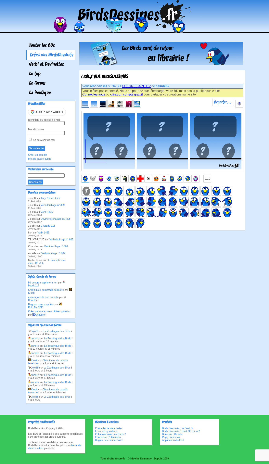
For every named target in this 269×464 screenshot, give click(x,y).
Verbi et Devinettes (46, 65)
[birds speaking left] (108, 223)
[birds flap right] (97, 212)
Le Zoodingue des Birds (57, 331)
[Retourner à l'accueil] (134, 30)
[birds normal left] (108, 191)
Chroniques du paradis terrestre (46, 289)
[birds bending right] (129, 202)
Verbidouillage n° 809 (53, 205)
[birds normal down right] (151, 191)
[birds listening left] (151, 212)
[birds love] (173, 212)
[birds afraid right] (205, 191)
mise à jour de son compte (43, 297)
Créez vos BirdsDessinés (51, 55)
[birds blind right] (151, 202)
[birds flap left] (86, 212)
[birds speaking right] (119, 223)
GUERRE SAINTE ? (136, 86)
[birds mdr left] (205, 212)
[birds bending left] (119, 202)
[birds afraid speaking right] (86, 202)
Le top (35, 74)
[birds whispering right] (140, 223)
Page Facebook (171, 437)
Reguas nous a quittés (41, 304)
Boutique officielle (172, 434)
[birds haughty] (108, 212)
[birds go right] (227, 202)
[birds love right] (194, 212)
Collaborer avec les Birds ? (110, 434)
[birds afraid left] (194, 191)
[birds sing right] (173, 202)
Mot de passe (36, 129)
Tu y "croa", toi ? (50, 198)
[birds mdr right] (216, 212)
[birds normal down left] (140, 191)
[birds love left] (184, 212)
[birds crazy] (184, 202)
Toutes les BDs (42, 46)
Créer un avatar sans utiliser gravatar (49, 311)
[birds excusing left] (194, 202)
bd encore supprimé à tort (42, 282)
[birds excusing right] (205, 202)
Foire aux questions (106, 431)
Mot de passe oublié (39, 158)
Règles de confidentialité (109, 440)
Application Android (173, 440)
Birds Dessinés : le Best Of (177, 428)
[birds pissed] (227, 212)
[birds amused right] (108, 202)
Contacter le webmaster (108, 428)
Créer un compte (37, 154)
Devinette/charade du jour (55, 218)
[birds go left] (216, 202)
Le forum (37, 83)
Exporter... (223, 102)
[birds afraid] (184, 191)
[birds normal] (97, 191)
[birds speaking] (97, 223)
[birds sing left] (162, 202)
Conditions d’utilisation (108, 437)
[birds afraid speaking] (216, 191)
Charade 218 (48, 225)
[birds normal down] (129, 191)
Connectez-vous (93, 94)
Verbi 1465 (47, 211)
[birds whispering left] (129, 223)
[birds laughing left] (129, 212)
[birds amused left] (97, 202)
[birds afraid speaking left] (227, 191)
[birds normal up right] (173, 191)
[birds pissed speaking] (86, 223)
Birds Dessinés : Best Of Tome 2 (181, 431)
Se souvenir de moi (43, 139)
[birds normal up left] (162, 191)
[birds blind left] (140, 202)
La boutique (40, 93)
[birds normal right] (119, 191)
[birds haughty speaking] (119, 212)
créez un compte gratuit (126, 94)
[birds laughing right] (140, 212)
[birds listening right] (162, 212)
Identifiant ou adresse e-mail (44, 119)
